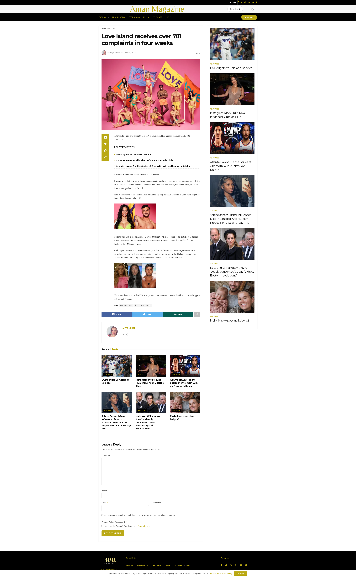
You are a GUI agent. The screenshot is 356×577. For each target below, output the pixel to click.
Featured (111, 28)
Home (104, 28)
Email (105, 502)
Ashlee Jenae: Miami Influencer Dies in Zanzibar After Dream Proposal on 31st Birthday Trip (116, 422)
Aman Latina (119, 17)
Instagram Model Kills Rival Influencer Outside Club (144, 160)
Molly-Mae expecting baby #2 (229, 320)
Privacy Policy (143, 526)
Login (233, 2)
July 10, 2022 (130, 52)
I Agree (240, 573)
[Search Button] (240, 9)
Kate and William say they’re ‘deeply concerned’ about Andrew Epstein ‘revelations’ (148, 422)
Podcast (157, 17)
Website (157, 502)
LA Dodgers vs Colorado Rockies (134, 154)
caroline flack (126, 305)
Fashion (103, 17)
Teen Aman (134, 17)
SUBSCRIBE (249, 17)
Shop (168, 17)
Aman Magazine (157, 9)
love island (145, 305)
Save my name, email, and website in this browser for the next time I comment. (140, 515)
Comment (107, 455)
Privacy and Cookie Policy (221, 573)
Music (146, 17)
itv (136, 305)
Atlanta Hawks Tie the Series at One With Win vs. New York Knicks (153, 166)
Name (105, 490)
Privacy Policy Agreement (114, 522)
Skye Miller (115, 52)
